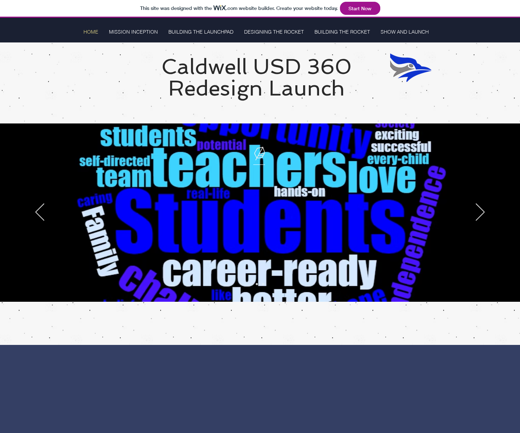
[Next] (480, 212)
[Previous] (39, 212)
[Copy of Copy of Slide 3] (257, 284)
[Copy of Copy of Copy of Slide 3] (263, 284)
